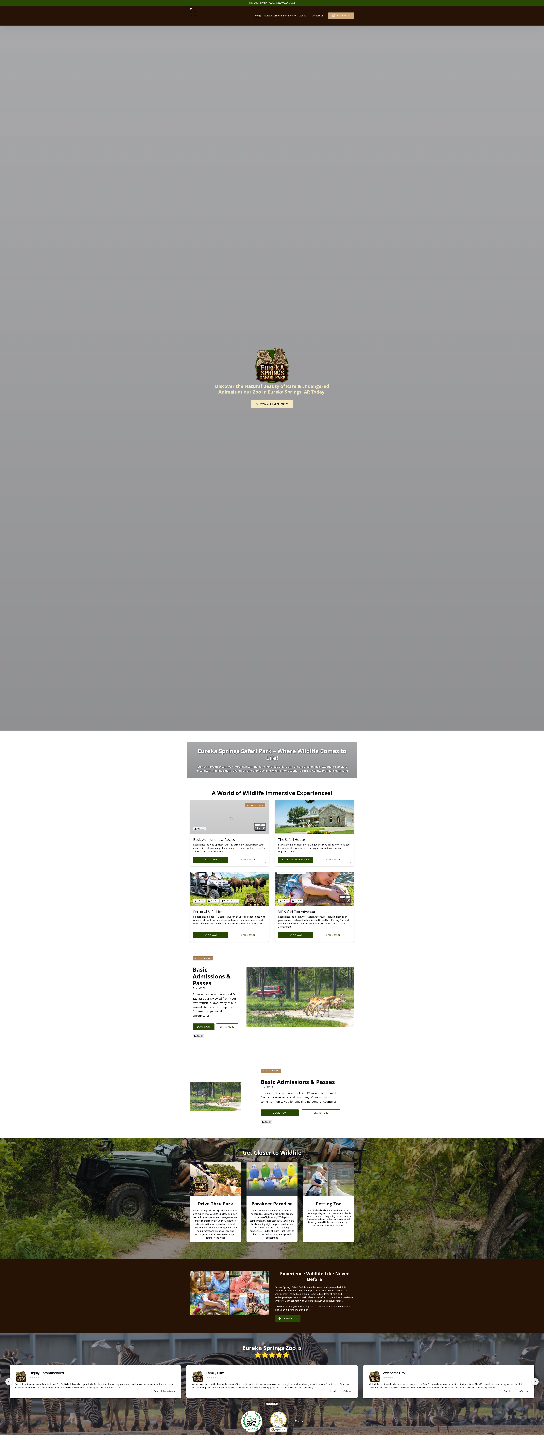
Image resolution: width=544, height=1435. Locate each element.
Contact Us (317, 15)
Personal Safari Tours (209, 911)
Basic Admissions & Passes (214, 839)
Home (258, 15)
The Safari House (291, 839)
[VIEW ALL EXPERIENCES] (272, 396)
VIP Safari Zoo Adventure (297, 911)
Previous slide (8, 1381)
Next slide (535, 1381)
